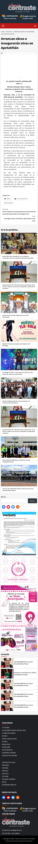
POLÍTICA (5, 774)
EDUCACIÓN (6, 747)
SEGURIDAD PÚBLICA (9, 785)
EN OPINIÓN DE (7, 750)
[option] (19, 663)
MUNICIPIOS (6, 744)
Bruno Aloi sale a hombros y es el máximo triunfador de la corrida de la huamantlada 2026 (17, 257)
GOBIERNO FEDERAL (9, 753)
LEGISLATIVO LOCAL (8, 762)
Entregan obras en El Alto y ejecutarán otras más (20, 218)
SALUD (4, 782)
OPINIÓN (5, 768)
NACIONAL (5, 765)
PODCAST (5, 771)
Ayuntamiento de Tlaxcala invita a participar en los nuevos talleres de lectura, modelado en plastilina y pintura (18, 286)
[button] (13, 639)
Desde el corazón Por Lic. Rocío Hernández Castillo (25, 674)
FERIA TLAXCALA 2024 (9, 739)
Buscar (3, 497)
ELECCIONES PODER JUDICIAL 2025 (14, 730)
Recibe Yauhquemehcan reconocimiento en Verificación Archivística (16, 402)
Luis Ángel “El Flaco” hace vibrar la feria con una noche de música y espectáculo (17, 373)
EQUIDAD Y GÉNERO (8, 779)
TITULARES (6, 727)
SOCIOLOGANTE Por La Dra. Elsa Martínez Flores (23, 663)
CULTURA (5, 776)
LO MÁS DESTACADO (8, 733)
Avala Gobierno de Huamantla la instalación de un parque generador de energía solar (19, 211)
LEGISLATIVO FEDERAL (9, 755)
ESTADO (4, 736)
